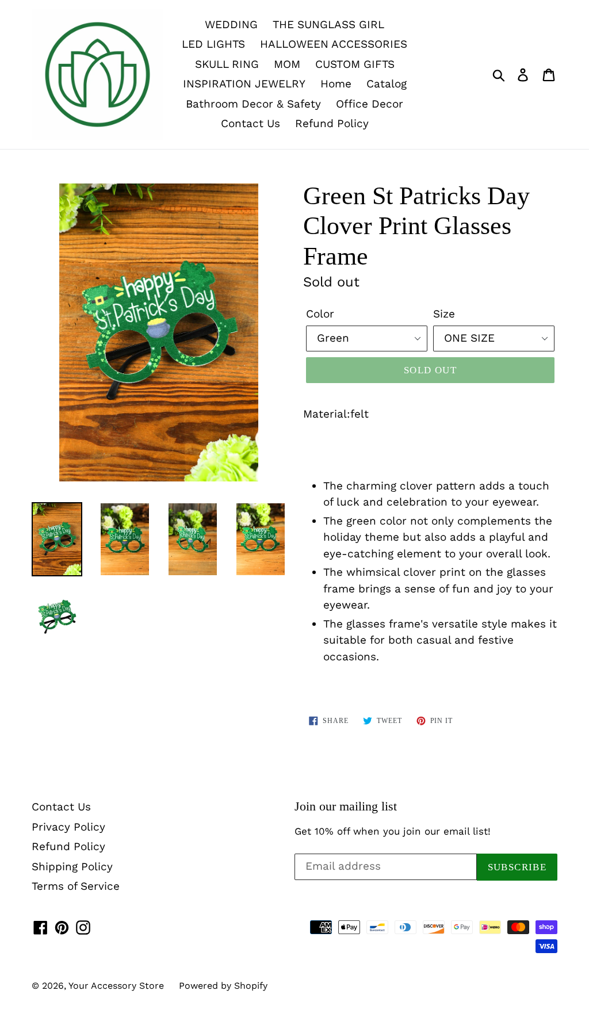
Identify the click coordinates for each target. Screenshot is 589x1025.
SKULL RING (227, 64)
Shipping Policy (72, 866)
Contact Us (250, 123)
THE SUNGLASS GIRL (328, 24)
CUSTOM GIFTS (355, 64)
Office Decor (369, 103)
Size (444, 313)
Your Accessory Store (116, 985)
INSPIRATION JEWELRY (244, 83)
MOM (287, 64)
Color (320, 313)
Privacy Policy (68, 826)
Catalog (386, 83)
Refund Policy (332, 123)
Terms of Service (76, 886)
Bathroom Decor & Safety (253, 103)
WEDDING (231, 24)
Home (335, 83)
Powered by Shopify (223, 985)
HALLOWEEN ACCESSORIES (333, 44)
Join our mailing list (345, 806)
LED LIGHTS (213, 44)
